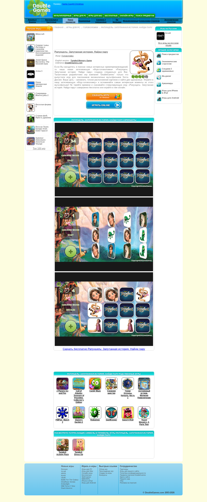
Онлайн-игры (127, 16)
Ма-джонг (166, 76)
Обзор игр (103, 469)
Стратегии (155, 21)
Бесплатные (111, 16)
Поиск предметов (145, 16)
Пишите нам (125, 479)
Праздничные (84, 21)
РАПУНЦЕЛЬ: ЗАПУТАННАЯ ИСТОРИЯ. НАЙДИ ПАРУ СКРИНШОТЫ (103, 120)
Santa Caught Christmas (73, 4)
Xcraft (63, 471)
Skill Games (86, 477)
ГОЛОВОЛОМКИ (90, 27)
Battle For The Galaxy (69, 480)
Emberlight (65, 484)
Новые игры (67, 466)
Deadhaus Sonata (68, 482)
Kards (63, 475)
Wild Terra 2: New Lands (68, 487)
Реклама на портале (128, 483)
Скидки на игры (105, 473)
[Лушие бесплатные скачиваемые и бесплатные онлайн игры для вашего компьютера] (38, 9)
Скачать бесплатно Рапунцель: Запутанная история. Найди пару (104, 349)
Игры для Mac (95, 16)
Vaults (63, 478)
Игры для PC (80, 16)
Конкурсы (103, 475)
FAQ (121, 481)
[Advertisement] (104, 39)
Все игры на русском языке (168, 44)
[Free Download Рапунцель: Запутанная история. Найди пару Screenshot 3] (104, 234)
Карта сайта (125, 477)
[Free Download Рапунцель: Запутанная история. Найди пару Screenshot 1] (104, 160)
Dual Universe (66, 488)
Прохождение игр (106, 471)
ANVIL (63, 473)
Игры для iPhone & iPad (170, 92)
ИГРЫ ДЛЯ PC (73, 27)
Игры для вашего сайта (129, 471)
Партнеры (124, 469)
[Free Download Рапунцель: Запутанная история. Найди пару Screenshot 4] (104, 309)
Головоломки (144, 21)
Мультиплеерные (62, 16)
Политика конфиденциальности (133, 473)
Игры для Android (170, 98)
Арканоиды (167, 83)
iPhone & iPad (87, 481)
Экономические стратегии (169, 62)
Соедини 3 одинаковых (168, 70)
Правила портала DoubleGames (133, 475)
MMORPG (86, 479)
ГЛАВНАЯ (58, 27)
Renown (64, 469)
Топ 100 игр (39, 148)
